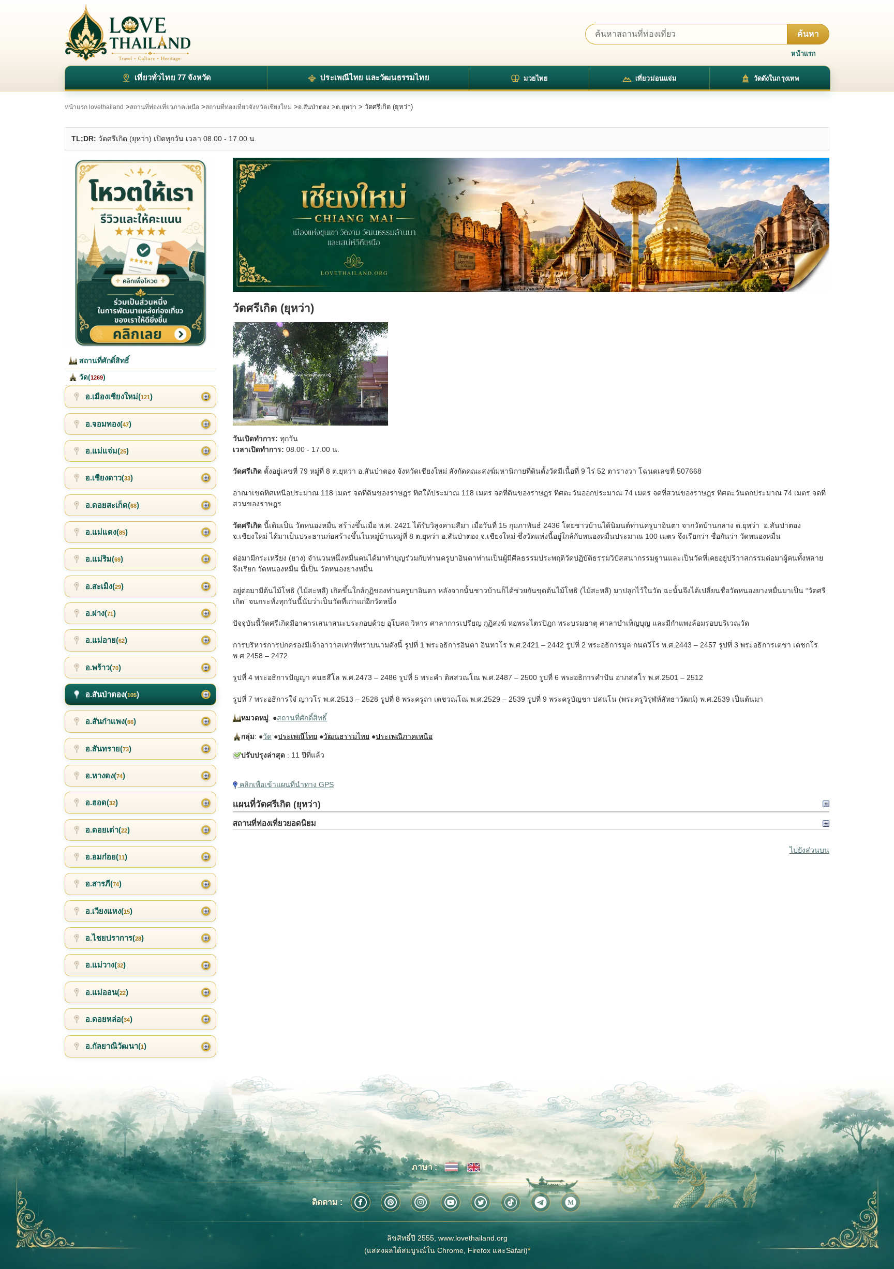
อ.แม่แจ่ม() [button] (107, 450)
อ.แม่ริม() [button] (104, 558)
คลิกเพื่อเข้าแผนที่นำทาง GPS (285, 784)
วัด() (91, 377)
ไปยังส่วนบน (809, 850)
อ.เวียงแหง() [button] (108, 911)
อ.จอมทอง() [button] (108, 423)
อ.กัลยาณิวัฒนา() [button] (115, 1045)
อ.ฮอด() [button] (101, 802)
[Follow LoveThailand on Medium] (570, 1202)
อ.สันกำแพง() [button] (110, 721)
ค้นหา (808, 33)
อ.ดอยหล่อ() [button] (108, 1019)
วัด (267, 736)
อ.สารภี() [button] (103, 883)
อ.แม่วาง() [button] (105, 964)
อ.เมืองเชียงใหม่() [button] (119, 396)
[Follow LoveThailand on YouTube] (450, 1202)
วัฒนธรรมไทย (346, 736)
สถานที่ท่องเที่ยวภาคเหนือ (164, 107)
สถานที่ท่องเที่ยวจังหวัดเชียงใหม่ (248, 107)
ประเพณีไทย (297, 736)
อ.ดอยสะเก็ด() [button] (112, 505)
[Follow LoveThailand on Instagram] (420, 1202)
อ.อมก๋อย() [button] (106, 856)
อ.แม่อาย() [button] (106, 640)
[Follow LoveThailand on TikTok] (510, 1202)
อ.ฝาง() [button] (100, 613)
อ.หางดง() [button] (105, 775)
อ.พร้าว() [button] (103, 667)
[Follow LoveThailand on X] (480, 1202)
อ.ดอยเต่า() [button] (107, 829)
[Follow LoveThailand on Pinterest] (390, 1202)
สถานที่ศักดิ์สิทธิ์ (302, 718)
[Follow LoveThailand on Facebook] (360, 1202)
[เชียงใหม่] (531, 225)
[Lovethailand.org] (128, 33)
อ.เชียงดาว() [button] (109, 477)
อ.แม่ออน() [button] (106, 992)
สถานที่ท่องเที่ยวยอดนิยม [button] (274, 823)
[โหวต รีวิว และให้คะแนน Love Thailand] (140, 252)
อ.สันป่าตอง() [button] (112, 694)
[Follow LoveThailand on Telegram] (540, 1202)
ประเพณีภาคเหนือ (404, 736)
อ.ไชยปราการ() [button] (114, 937)
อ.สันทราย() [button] (108, 748)
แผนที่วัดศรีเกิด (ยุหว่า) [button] (277, 804)
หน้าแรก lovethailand (94, 107)
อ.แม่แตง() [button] (106, 531)
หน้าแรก (803, 53)
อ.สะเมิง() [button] (104, 586)
